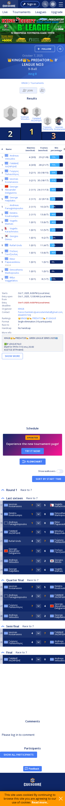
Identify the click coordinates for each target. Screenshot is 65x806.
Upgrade (57, 12)
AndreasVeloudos (24, 117)
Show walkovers (47, 471)
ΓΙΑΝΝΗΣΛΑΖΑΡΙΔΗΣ (36, 119)
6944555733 (24, 315)
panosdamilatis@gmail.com (48, 312)
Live (5, 12)
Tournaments (21, 12)
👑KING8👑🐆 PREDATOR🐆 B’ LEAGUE (37, 318)
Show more (12, 356)
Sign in (31, 4)
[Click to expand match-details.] (38, 505)
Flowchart (34, 461)
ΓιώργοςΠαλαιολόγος (49, 128)
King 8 (32, 74)
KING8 (24, 83)
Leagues (40, 12)
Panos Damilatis (26, 312)
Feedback (34, 768)
